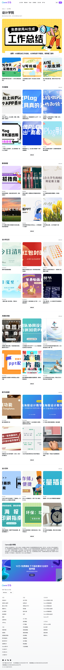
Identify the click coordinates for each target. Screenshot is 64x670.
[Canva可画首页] (6, 3)
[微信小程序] (11, 660)
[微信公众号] (8, 660)
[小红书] (3, 660)
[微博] (5, 660)
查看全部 (60, 87)
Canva (3, 8)
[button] (21, 3)
